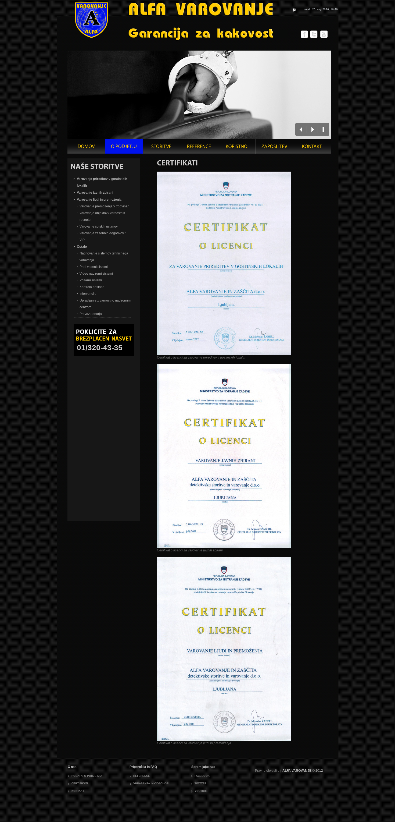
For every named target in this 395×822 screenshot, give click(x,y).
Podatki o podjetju (86, 775)
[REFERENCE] (199, 148)
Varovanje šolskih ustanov (99, 226)
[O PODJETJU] (124, 148)
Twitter (200, 783)
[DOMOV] (86, 148)
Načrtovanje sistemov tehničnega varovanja (104, 256)
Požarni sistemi (91, 280)
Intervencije (88, 294)
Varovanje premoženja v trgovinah (105, 206)
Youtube (201, 790)
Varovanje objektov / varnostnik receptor (102, 216)
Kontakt (77, 790)
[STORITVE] (161, 148)
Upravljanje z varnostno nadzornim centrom (105, 304)
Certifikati (79, 783)
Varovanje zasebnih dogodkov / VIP (102, 236)
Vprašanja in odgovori (151, 783)
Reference (141, 775)
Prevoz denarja (91, 314)
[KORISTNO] (237, 148)
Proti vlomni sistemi (94, 267)
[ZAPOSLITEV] (274, 148)
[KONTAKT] (312, 148)
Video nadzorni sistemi (96, 273)
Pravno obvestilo (267, 771)
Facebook (202, 775)
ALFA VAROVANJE (171, 21)
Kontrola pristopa (92, 287)
